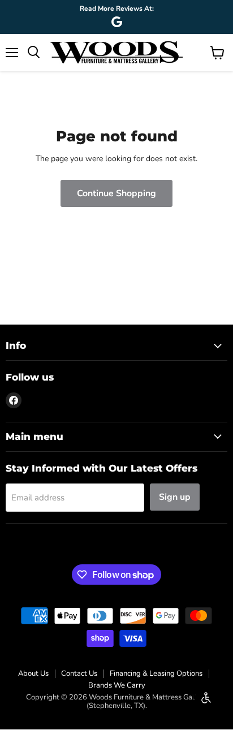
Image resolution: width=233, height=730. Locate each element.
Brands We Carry (116, 685)
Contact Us (79, 673)
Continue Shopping (116, 193)
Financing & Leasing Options (156, 673)
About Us (33, 673)
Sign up (175, 497)
